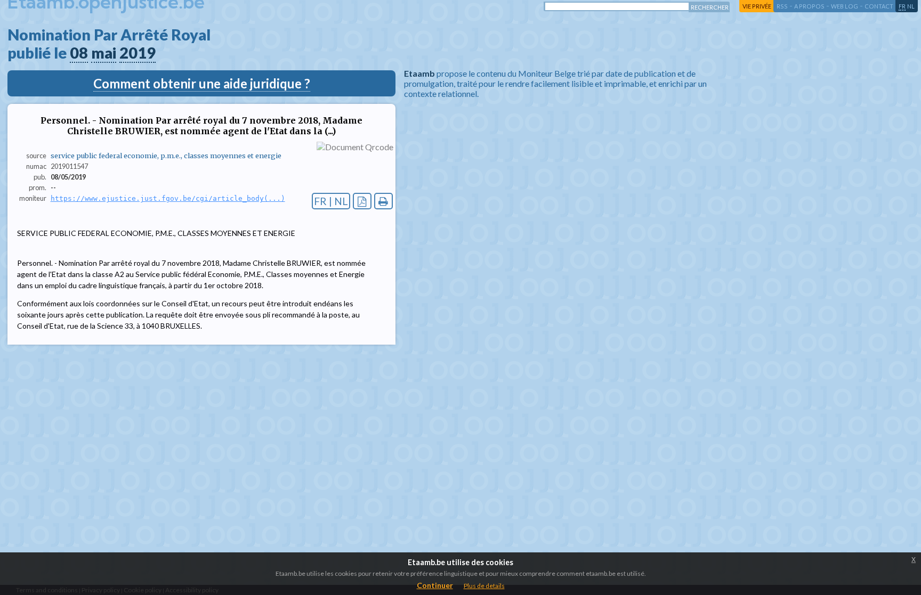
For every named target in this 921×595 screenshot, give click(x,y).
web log (844, 6)
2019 (137, 53)
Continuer (435, 585)
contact (879, 6)
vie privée (756, 6)
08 (79, 53)
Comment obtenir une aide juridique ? (201, 83)
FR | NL (331, 201)
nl (911, 6)
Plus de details (484, 586)
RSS (782, 6)
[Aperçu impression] (383, 201)
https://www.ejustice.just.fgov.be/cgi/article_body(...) (168, 198)
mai (103, 53)
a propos (809, 6)
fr (902, 6)
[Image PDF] (362, 201)
